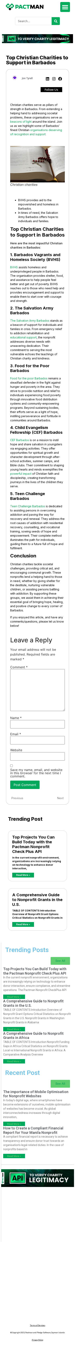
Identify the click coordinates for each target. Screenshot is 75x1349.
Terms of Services (37, 1325)
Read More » (23, 875)
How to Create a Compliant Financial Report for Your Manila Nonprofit (33, 1130)
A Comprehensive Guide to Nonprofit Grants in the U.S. (37, 899)
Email (15, 734)
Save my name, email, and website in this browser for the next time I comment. (36, 773)
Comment (19, 667)
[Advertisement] (37, 1216)
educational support (23, 337)
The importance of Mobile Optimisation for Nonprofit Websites (35, 1094)
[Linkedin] (47, 79)
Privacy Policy (37, 1340)
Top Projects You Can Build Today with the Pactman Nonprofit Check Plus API (33, 844)
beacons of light (21, 121)
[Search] (56, 21)
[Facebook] (60, 79)
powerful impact (20, 473)
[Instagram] (54, 79)
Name (16, 717)
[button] (65, 7)
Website (16, 750)
